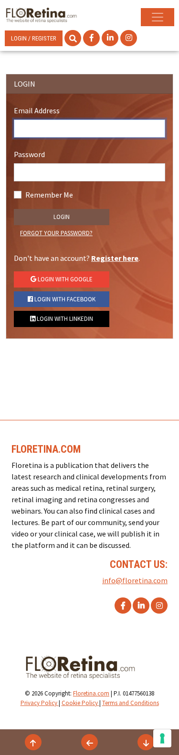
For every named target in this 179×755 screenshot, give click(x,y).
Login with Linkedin (64, 319)
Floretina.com (91, 693)
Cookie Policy (80, 703)
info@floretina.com (135, 580)
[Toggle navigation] (157, 17)
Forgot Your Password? (56, 233)
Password (29, 154)
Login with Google (64, 279)
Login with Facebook (64, 299)
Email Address (37, 110)
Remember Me (49, 194)
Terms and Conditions (130, 703)
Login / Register (33, 38)
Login (61, 217)
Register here (114, 258)
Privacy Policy (40, 703)
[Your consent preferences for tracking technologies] (162, 738)
